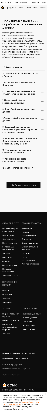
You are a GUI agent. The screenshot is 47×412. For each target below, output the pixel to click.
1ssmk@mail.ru (6, 2)
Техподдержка (29, 329)
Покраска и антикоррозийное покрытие (9, 327)
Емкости (5, 290)
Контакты (18, 353)
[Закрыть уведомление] (45, 394)
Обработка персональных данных (16, 368)
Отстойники (26, 239)
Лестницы (6, 253)
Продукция (11, 7)
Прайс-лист (28, 321)
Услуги (21, 7)
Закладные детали (9, 265)
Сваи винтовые (8, 235)
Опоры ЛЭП (26, 253)
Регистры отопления (30, 264)
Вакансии (30, 353)
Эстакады (6, 261)
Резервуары (27, 228)
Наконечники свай (9, 243)
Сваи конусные (8, 239)
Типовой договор (30, 318)
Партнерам (7, 358)
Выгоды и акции (29, 325)
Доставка (6, 333)
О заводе (6, 353)
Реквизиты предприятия (12, 365)
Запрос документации (32, 314)
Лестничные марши (10, 275)
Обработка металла (10, 320)
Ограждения (7, 257)
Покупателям (32, 7)
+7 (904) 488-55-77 (21, 2)
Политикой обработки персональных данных (21, 403)
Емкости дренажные (30, 243)
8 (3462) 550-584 (39, 2)
